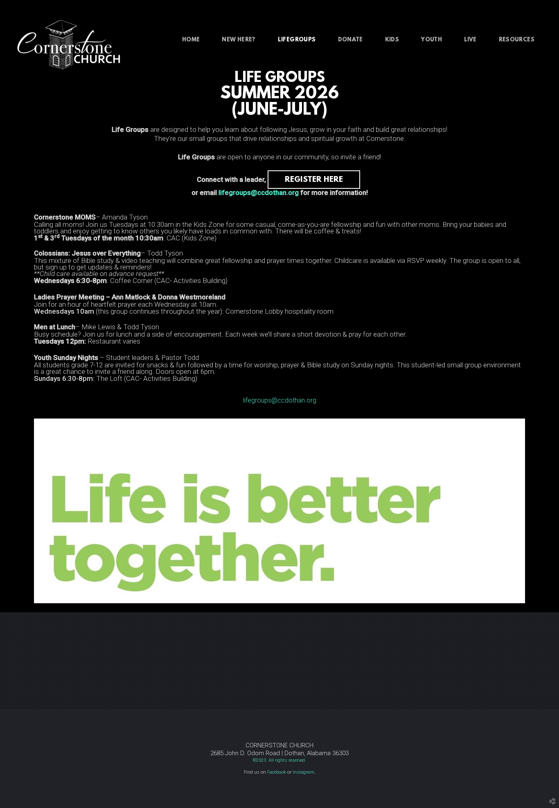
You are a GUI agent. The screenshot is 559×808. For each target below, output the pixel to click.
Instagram (303, 772)
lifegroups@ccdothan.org (259, 192)
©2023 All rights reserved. (279, 760)
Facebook (276, 772)
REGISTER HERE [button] (314, 179)
